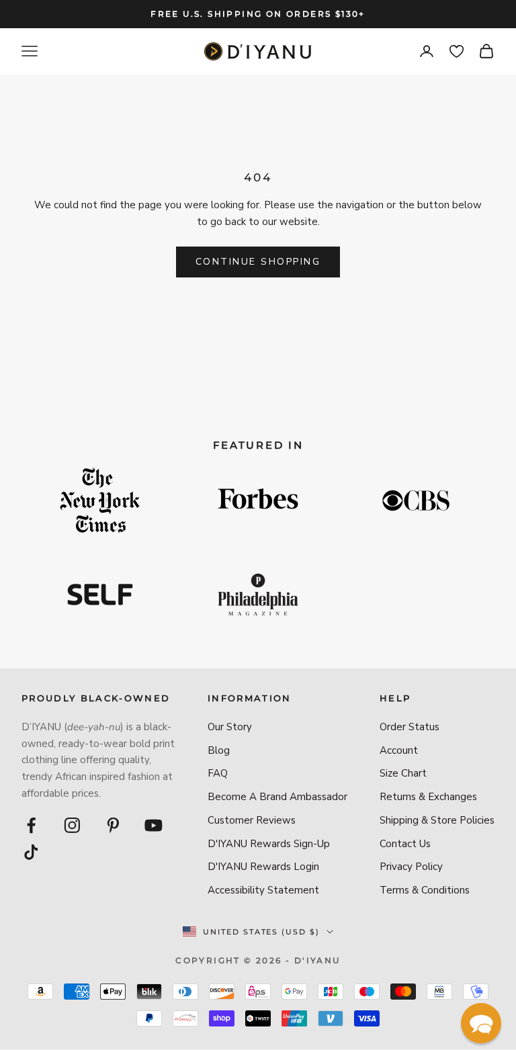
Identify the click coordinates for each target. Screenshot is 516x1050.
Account (399, 750)
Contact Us (405, 843)
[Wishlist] (456, 51)
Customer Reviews (252, 820)
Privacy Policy (411, 866)
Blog (219, 750)
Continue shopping (258, 261)
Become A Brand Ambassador (277, 796)
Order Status (409, 727)
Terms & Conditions (425, 890)
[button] (481, 1023)
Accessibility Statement (263, 890)
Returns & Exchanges (428, 796)
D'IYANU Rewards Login (263, 866)
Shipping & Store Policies (437, 820)
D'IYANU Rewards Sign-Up (269, 843)
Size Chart (403, 773)
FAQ (218, 773)
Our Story (230, 727)
